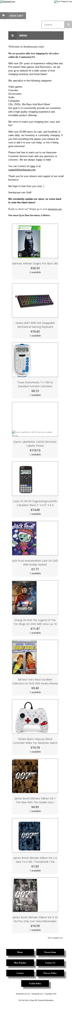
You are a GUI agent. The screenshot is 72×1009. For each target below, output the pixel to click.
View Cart (16, 15)
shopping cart (55, 209)
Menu (23, 35)
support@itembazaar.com (22, 169)
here (32, 166)
